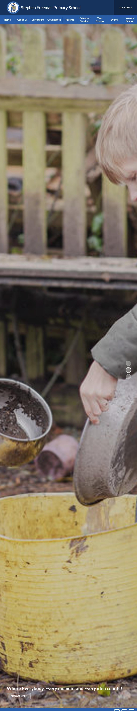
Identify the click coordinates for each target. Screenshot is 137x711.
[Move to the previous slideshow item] (128, 370)
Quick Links (125, 7)
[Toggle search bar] (109, 7)
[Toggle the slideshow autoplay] (128, 363)
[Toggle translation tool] (101, 7)
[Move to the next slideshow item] (128, 376)
